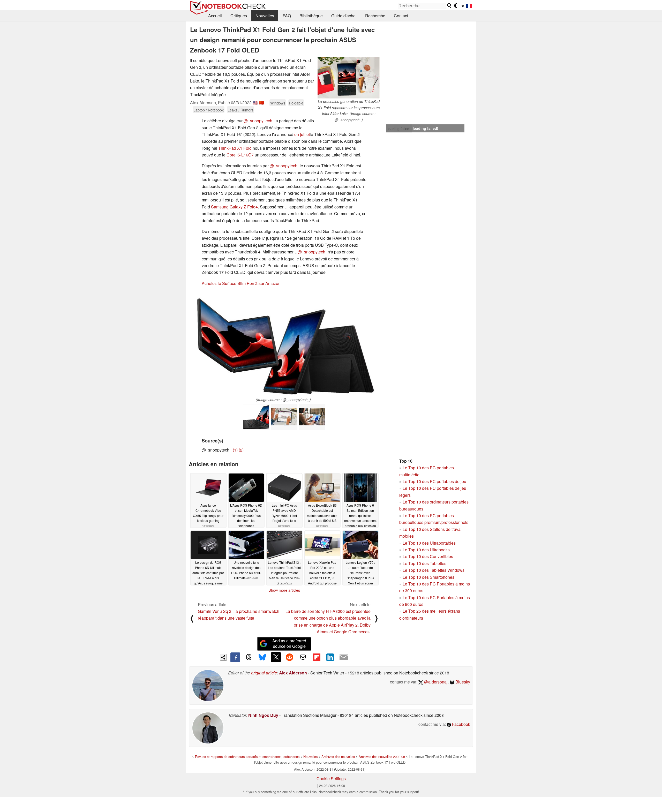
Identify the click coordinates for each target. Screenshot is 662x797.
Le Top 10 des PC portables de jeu (434, 481)
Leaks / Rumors (240, 109)
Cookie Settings (331, 778)
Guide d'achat (344, 16)
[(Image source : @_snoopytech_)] (283, 344)
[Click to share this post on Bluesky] (262, 657)
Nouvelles (264, 16)
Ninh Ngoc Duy (263, 715)
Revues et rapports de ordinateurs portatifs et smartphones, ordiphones (247, 756)
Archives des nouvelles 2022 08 (382, 756)
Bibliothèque (311, 16)
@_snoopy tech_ (259, 121)
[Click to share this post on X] (276, 657)
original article (264, 673)
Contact (401, 16)
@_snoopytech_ (285, 166)
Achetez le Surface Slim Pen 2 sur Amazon (241, 283)
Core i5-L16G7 (240, 155)
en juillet (302, 134)
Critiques (238, 16)
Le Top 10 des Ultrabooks (426, 550)
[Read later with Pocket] (303, 657)
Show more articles (284, 590)
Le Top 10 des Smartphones (428, 577)
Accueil (215, 16)
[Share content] (223, 657)
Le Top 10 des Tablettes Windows (433, 570)
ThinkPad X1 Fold (235, 148)
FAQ (287, 16)
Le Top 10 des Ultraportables (429, 543)
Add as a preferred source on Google (289, 643)
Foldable (296, 103)
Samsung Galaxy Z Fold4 (234, 207)
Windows (277, 103)
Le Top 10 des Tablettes (424, 563)
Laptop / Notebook (208, 109)
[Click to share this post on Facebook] (235, 657)
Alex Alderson (293, 673)
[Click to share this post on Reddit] (289, 657)
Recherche (375, 16)
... (266, 103)
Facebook (460, 724)
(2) (241, 450)
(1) (235, 450)
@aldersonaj (435, 682)
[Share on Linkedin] (330, 657)
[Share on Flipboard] (316, 657)
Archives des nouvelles (338, 756)
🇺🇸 (255, 103)
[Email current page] (344, 657)
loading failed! (399, 128)
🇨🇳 (261, 103)
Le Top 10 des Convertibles (428, 556)
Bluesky (462, 682)
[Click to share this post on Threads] (249, 657)
